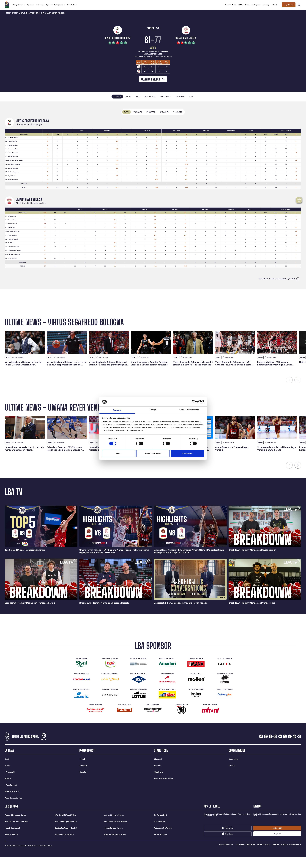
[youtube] (280, 736)
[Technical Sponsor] (224, 679)
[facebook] (261, 736)
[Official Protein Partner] (167, 664)
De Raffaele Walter (36, 203)
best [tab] (138, 96)
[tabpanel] (153, 195)
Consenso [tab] (117, 410)
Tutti (126, 112)
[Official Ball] (196, 679)
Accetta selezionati (153, 453)
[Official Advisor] (210, 710)
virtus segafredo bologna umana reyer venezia (42, 13)
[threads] (271, 736)
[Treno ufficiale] (167, 679)
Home (7, 13)
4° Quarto (177, 112)
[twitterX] (285, 736)
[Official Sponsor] (196, 664)
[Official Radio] (181, 710)
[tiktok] (290, 736)
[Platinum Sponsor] (110, 664)
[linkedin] (275, 736)
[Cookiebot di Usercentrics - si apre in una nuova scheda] (193, 402)
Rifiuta (118, 453)
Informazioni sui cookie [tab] (189, 410)
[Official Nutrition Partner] (167, 694)
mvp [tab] (191, 96)
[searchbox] (153, 3)
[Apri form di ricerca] (299, 5)
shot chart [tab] (165, 96)
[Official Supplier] (196, 694)
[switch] (139, 443)
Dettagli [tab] (153, 410)
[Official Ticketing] (110, 694)
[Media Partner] (95, 710)
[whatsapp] (294, 736)
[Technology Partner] (110, 679)
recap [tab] (128, 96)
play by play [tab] (150, 96)
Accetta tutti (187, 453)
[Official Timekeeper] (138, 694)
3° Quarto (164, 112)
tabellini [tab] (117, 96)
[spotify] (299, 736)
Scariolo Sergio (34, 124)
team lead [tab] (179, 96)
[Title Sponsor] (81, 664)
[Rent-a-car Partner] (81, 694)
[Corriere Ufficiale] (224, 694)
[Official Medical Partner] (138, 679)
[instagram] (266, 736)
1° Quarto (137, 112)
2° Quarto (150, 112)
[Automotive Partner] (138, 664)
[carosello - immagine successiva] (298, 380)
